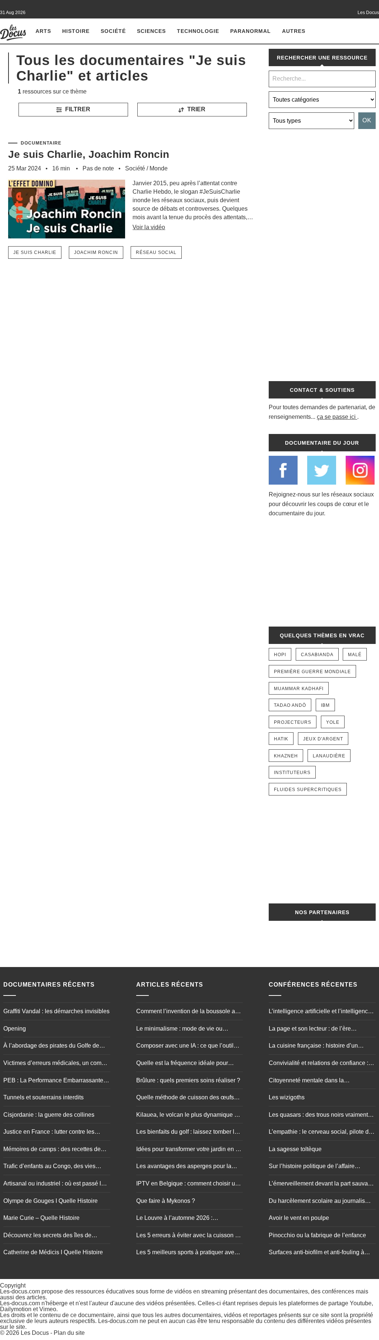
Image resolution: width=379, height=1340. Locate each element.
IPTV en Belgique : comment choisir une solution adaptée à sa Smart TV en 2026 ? (189, 1184)
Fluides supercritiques (308, 789)
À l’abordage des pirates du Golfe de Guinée (51, 1046)
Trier (195, 109)
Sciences (151, 31)
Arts (43, 31)
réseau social (156, 252)
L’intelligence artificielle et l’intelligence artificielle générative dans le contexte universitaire (320, 1012)
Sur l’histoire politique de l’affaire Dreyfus (312, 1167)
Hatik (281, 739)
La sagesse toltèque (295, 1149)
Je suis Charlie (34, 252)
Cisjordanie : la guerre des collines (48, 1115)
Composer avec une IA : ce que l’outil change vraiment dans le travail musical (188, 1046)
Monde (159, 168)
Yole (332, 722)
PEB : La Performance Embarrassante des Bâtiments (53, 1081)
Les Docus (35, 1333)
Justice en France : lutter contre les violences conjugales (48, 1133)
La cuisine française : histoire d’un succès (313, 1046)
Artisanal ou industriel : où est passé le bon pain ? (53, 1184)
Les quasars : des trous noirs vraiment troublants (318, 1116)
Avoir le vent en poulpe (299, 1218)
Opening (14, 1028)
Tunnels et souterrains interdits (43, 1097)
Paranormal (250, 31)
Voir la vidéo (149, 227)
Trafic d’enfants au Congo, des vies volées (49, 1167)
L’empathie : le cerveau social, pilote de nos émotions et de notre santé (320, 1133)
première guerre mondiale (312, 671)
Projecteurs (292, 722)
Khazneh (286, 756)
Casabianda (317, 654)
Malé (355, 654)
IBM (325, 705)
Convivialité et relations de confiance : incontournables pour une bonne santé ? (322, 1064)
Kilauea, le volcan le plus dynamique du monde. (188, 1116)
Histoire (76, 31)
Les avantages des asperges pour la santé (183, 1167)
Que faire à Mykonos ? (165, 1201)
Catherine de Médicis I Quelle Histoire (53, 1252)
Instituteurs (292, 772)
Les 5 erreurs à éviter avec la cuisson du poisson (189, 1236)
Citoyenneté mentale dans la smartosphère (306, 1081)
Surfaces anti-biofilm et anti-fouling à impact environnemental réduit (316, 1253)
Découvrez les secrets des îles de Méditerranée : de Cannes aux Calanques (47, 1236)
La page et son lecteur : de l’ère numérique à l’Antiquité (310, 1029)
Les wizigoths (287, 1097)
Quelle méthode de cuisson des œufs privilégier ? (185, 1098)
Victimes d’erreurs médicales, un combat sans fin (56, 1064)
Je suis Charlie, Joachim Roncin (88, 154)
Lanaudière (329, 756)
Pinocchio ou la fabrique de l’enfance (317, 1235)
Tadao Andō (290, 705)
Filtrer (77, 109)
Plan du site (69, 1333)
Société (113, 31)
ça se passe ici (336, 417)
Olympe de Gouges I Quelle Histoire (50, 1201)
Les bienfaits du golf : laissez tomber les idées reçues (188, 1133)
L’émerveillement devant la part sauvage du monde (322, 1184)
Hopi (280, 654)
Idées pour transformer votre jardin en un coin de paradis (189, 1150)
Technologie (198, 31)
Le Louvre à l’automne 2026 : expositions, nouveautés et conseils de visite (187, 1219)
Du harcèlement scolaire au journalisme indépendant (321, 1202)
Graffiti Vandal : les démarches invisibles (56, 1011)
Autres (293, 31)
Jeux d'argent (323, 739)
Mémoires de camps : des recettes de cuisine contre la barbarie (52, 1150)
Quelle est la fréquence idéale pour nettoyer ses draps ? (182, 1064)
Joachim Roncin (96, 252)
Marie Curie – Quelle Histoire (41, 1218)
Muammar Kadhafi (298, 688)
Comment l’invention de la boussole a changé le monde (185, 1012)
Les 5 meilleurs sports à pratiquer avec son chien (186, 1253)
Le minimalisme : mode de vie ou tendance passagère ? (179, 1029)
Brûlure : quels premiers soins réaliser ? (188, 1080)
